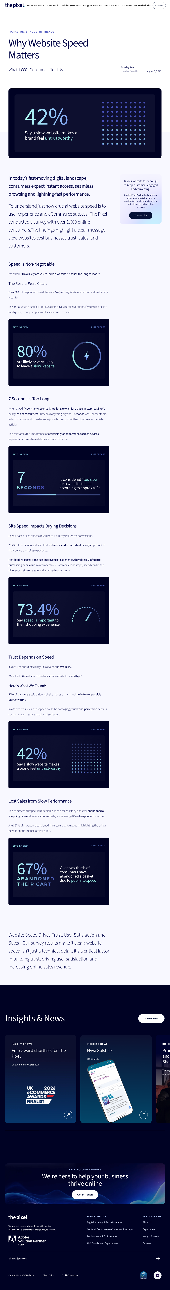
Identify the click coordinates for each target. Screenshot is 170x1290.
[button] (35, 5)
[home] (15, 5)
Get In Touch (85, 1194)
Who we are (111, 5)
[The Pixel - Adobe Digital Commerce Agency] (18, 1217)
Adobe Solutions (71, 5)
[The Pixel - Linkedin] (158, 1275)
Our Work (53, 5)
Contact (159, 5)
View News (151, 1018)
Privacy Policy (48, 1275)
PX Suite (126, 5)
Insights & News (92, 5)
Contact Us (140, 215)
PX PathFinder (142, 5)
